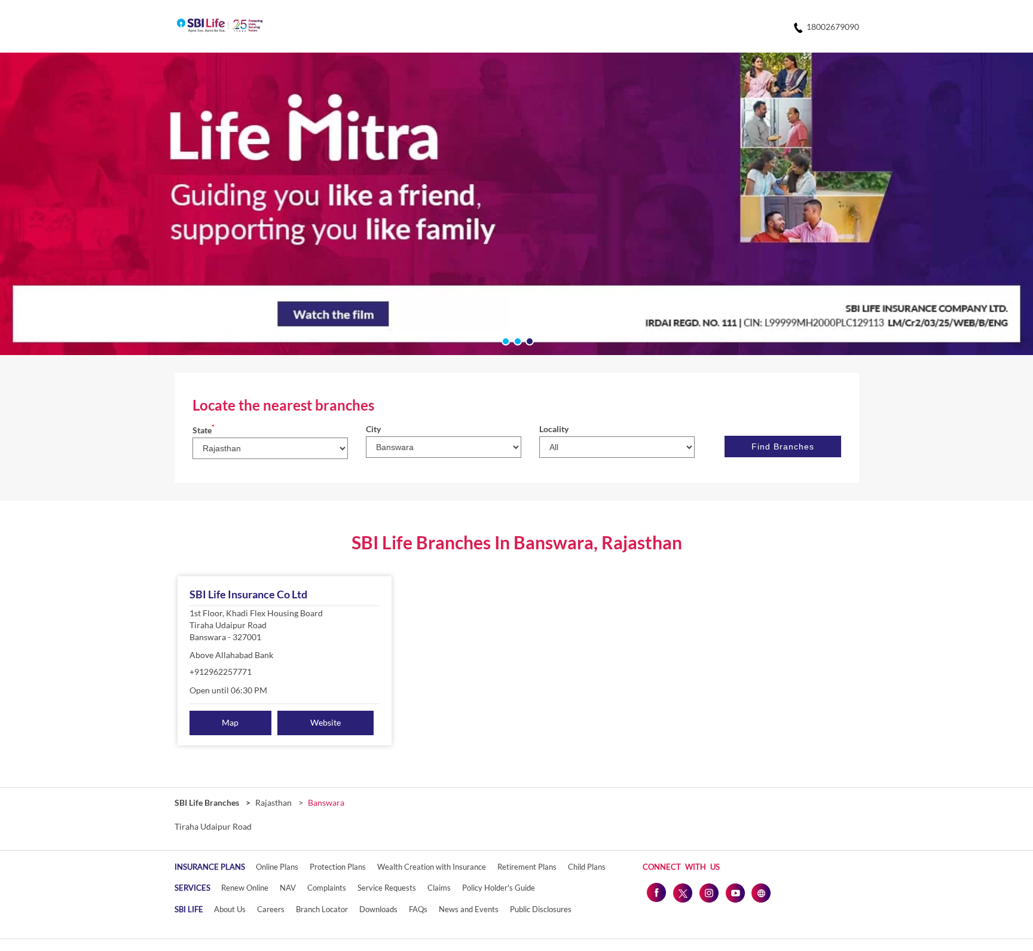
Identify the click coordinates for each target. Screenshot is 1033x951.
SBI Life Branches (208, 802)
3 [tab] (528, 340)
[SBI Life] (220, 26)
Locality (554, 429)
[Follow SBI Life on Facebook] (656, 892)
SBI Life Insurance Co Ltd (248, 594)
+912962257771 (221, 671)
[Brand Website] (761, 892)
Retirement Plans (527, 867)
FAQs (418, 909)
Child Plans (587, 867)
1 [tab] (505, 340)
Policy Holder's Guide (498, 887)
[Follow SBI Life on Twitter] (682, 892)
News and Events (469, 909)
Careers (271, 909)
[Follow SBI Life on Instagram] (708, 892)
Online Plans (277, 867)
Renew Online (244, 887)
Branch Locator (322, 909)
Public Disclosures (540, 909)
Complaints (326, 887)
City (373, 429)
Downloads (378, 909)
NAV (288, 887)
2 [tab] (516, 340)
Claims (439, 887)
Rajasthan (273, 802)
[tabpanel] (516, 204)
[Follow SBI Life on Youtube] (735, 892)
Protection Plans (338, 867)
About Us (230, 909)
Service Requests (386, 887)
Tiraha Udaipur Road (213, 826)
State (203, 430)
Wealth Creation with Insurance (431, 867)
